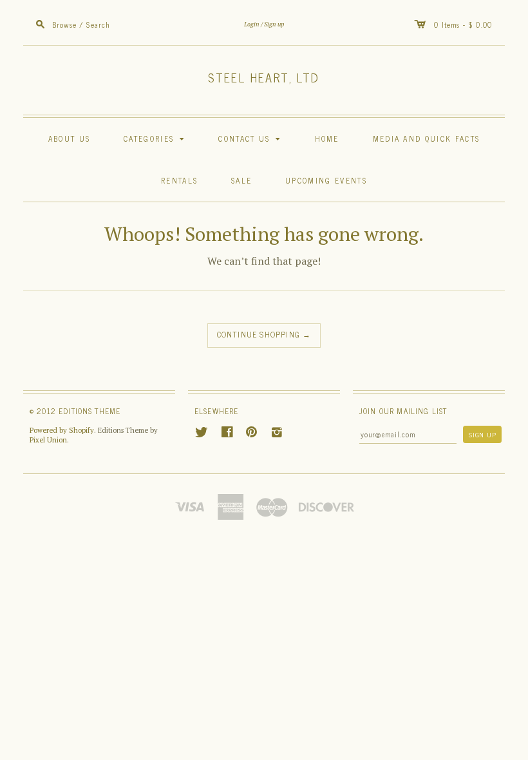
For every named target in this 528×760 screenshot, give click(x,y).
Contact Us (251, 138)
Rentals (179, 180)
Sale (241, 180)
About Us (69, 138)
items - (455, 24)
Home (327, 138)
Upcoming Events (326, 180)
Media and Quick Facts (426, 138)
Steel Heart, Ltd (263, 77)
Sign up (274, 24)
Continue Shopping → (264, 334)
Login (251, 24)
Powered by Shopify (62, 430)
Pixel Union (48, 439)
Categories (156, 138)
